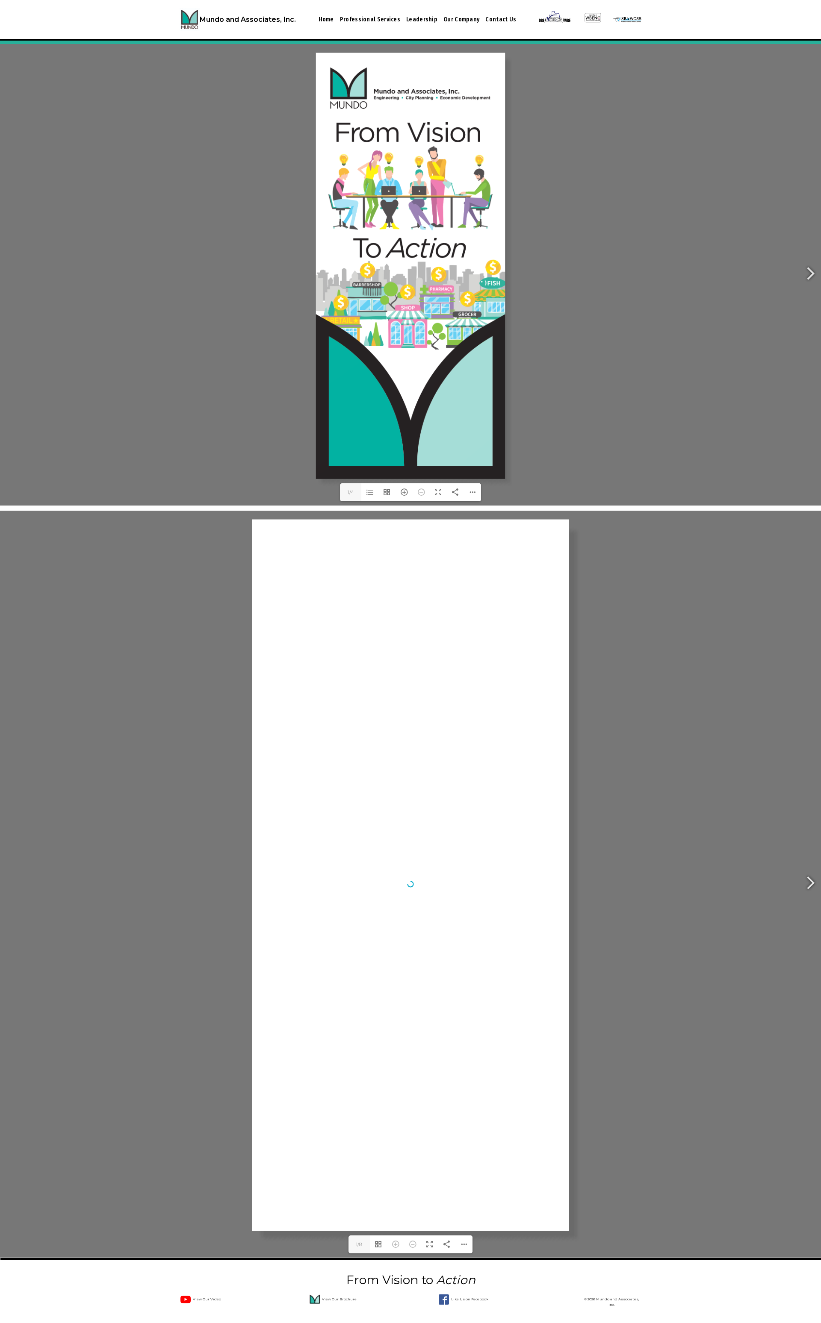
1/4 (351, 492)
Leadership (421, 19)
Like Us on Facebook (469, 1299)
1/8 (359, 1244)
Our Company (461, 19)
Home (326, 19)
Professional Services (370, 19)
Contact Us (500, 19)
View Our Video (207, 1299)
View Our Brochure (339, 1299)
